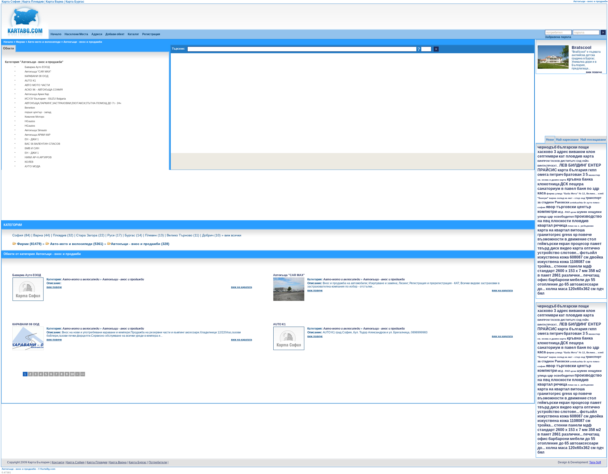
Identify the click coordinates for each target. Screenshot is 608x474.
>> (82, 374)
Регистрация (151, 34)
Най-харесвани (567, 139)
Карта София (11, 1)
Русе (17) (114, 235)
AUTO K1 (30, 80)
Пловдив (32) (63, 235)
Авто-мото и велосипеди (44, 41)
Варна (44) (41, 235)
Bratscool (581, 47)
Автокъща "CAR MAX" (38, 71)
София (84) (21, 235)
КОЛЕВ (29, 161)
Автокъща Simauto (36, 130)
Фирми (20, 41)
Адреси (96, 34)
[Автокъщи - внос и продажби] (24, 37)
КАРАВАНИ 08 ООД (36, 76)
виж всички (232, 235)
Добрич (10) (211, 235)
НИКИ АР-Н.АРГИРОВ (38, 157)
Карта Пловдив (33, 1)
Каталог (133, 34)
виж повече (594, 72)
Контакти (58, 462)
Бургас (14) (133, 235)
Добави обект (114, 34)
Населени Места (76, 34)
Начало (56, 34)
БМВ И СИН (32, 148)
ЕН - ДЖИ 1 (32, 139)
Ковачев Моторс (34, 116)
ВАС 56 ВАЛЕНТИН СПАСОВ (42, 143)
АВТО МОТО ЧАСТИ (37, 85)
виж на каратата (241, 287)
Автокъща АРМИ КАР (37, 134)
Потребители (158, 462)
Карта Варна (54, 1)
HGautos (30, 121)
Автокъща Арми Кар (37, 94)
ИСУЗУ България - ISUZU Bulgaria (45, 98)
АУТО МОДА (32, 166)
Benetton (30, 107)
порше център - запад (38, 112)
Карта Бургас (75, 1)
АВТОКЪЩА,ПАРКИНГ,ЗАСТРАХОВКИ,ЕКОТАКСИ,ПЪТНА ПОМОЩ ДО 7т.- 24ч (73, 103)
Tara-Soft (595, 462)
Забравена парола (558, 36)
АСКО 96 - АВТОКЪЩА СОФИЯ (44, 89)
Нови (550, 139)
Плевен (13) (154, 235)
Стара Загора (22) (90, 235)
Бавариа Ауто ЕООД (37, 67)
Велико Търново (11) (183, 235)
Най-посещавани (593, 139)
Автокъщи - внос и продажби (123, 279)
